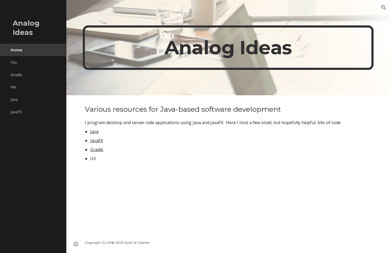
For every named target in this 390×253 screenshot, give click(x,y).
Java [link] (14, 99)
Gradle (96, 149)
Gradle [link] (16, 74)
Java (94, 131)
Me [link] (13, 86)
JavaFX (96, 140)
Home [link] (16, 49)
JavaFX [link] (16, 111)
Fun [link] (14, 62)
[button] (383, 7)
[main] (228, 47)
